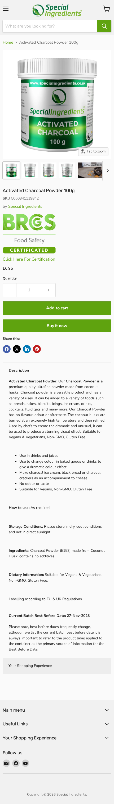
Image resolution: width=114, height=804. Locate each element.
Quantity (10, 279)
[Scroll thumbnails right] (106, 170)
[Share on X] (17, 349)
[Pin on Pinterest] (37, 349)
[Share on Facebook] (7, 349)
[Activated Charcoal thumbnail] (11, 170)
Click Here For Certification (29, 259)
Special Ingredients (25, 206)
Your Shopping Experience (30, 665)
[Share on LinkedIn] (27, 349)
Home (8, 42)
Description (19, 370)
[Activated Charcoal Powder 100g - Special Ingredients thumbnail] (95, 170)
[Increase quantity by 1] (49, 290)
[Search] (104, 26)
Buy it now (57, 326)
